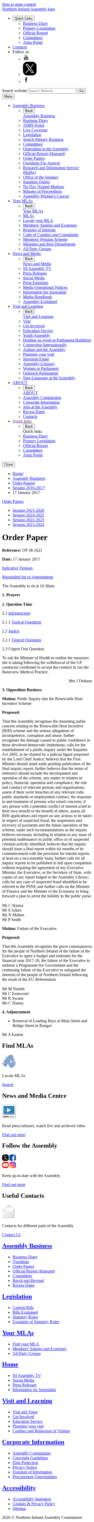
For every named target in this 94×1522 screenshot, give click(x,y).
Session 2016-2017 (28, 488)
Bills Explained (25, 1312)
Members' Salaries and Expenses (50, 225)
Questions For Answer (41, 163)
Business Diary (35, 23)
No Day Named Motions (43, 186)
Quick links (22, 421)
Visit (27, 321)
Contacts (20, 47)
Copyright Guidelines (30, 1458)
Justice (13, 631)
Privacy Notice (25, 1467)
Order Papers (34, 158)
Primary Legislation (39, 28)
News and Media (27, 253)
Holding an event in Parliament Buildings (57, 340)
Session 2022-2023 (28, 520)
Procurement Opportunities (35, 1477)
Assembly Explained (40, 301)
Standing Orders (36, 182)
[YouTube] (26, 59)
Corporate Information (41, 402)
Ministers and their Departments (49, 244)
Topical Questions (26, 622)
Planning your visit (38, 354)
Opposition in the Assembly (46, 149)
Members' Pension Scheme (45, 239)
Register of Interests (39, 230)
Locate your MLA (38, 220)
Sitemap (19, 1508)
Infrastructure (19, 613)
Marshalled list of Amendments (27, 577)
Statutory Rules (25, 1317)
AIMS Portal (33, 125)
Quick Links (24, 18)
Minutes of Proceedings (42, 191)
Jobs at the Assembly (40, 407)
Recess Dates (34, 411)
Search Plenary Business (43, 139)
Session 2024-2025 (28, 515)
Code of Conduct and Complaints (50, 234)
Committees (33, 37)
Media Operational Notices (45, 287)
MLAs (28, 216)
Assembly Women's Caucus (46, 196)
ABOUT (20, 382)
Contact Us (11, 1234)
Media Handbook (37, 297)
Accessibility (19, 1487)
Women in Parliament (40, 368)
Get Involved (34, 326)
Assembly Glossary (39, 363)
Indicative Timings (17, 568)
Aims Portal (33, 42)
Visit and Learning (28, 306)
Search (7, 1084)
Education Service (38, 330)
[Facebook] (26, 81)
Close (8, 464)
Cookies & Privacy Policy (34, 1504)
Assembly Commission (42, 397)
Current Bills (23, 1307)
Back (29, 111)
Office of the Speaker (40, 177)
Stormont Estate (36, 359)
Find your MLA (26, 1344)
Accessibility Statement (32, 1499)
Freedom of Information (32, 1472)
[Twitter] (30, 74)
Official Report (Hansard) (44, 153)
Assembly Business (29, 105)
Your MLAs (23, 201)
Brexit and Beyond (28, 1280)
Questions (21, 1261)
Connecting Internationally (45, 345)
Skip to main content (19, 4)
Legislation (32, 134)
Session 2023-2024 (28, 524)
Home (18, 473)
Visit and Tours (25, 1412)
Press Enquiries (35, 282)
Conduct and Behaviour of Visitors (41, 1431)
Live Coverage (35, 130)
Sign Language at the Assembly (49, 378)
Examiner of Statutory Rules (36, 1321)
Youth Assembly (36, 335)
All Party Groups (37, 249)
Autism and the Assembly (44, 349)
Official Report (35, 33)
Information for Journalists (44, 292)
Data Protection (25, 1462)
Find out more (13, 1134)
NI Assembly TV (37, 268)
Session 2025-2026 (28, 510)
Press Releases (35, 273)
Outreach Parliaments (40, 373)
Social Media (34, 278)
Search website (14, 90)
